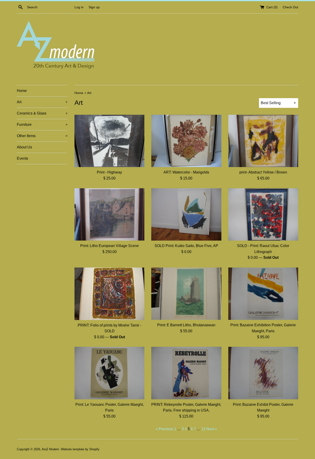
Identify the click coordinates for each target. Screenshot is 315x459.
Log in (78, 7)
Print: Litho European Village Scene (109, 246)
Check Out (290, 7)
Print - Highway (109, 172)
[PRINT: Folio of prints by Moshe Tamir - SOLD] (109, 294)
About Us (24, 147)
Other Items (42, 136)
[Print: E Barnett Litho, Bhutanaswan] (186, 294)
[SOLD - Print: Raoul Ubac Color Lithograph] (263, 214)
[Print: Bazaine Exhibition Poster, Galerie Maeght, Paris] (263, 294)
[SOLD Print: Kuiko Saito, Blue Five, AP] (186, 214)
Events (22, 158)
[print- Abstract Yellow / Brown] (263, 141)
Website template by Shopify (80, 449)
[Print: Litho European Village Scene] (109, 214)
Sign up (94, 7)
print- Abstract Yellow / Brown (263, 172)
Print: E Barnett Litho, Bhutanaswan (186, 325)
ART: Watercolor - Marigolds (186, 172)
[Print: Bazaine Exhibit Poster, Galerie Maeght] (263, 373)
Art (42, 102)
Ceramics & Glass (42, 113)
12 (203, 429)
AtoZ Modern (50, 449)
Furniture (42, 125)
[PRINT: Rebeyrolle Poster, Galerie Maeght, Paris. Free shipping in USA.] (186, 373)
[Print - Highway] (109, 141)
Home (22, 91)
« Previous (164, 429)
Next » (211, 429)
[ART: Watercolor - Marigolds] (186, 141)
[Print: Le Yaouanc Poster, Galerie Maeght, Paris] (109, 373)
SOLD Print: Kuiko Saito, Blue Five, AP (186, 246)
